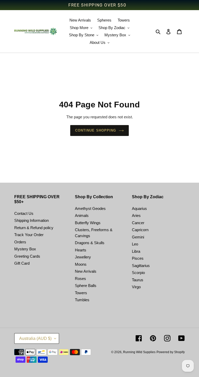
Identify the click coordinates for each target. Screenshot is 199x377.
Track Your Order (29, 234)
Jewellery (83, 257)
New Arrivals (85, 271)
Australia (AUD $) (35, 338)
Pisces (138, 258)
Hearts (80, 250)
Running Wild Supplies (139, 352)
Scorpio (138, 272)
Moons (81, 264)
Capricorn (140, 230)
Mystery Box (25, 249)
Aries (136, 215)
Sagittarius (141, 265)
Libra (136, 251)
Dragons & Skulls (89, 243)
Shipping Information (31, 220)
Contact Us (23, 213)
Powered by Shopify (171, 352)
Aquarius (139, 208)
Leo (135, 244)
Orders (20, 242)
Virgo (136, 287)
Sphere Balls (85, 285)
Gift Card (22, 263)
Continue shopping (95, 130)
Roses (80, 278)
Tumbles (82, 300)
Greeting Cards (27, 256)
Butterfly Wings (88, 223)
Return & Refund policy (33, 227)
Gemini (138, 237)
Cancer (138, 223)
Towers (81, 293)
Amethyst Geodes (90, 208)
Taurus (137, 280)
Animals (82, 215)
